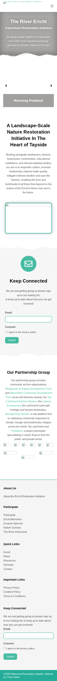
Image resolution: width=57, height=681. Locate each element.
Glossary (8, 564)
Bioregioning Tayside (17, 414)
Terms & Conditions (14, 596)
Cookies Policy (11, 591)
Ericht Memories (12, 519)
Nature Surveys (12, 527)
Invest (6, 552)
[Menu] (52, 6)
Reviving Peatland (28, 100)
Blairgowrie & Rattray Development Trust (28, 388)
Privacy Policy (11, 587)
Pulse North (13, 677)
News (6, 556)
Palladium (17, 431)
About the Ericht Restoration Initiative (24, 496)
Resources (9, 560)
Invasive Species (13, 523)
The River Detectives (15, 532)
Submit (12, 340)
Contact (7, 569)
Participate (9, 515)
